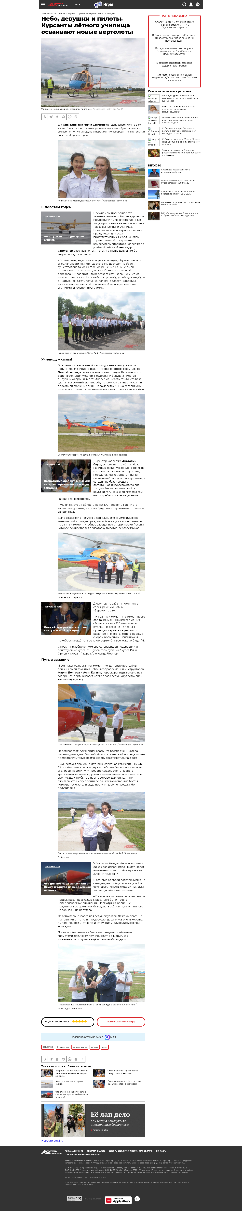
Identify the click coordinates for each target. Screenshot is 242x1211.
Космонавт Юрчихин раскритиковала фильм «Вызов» (180, 203)
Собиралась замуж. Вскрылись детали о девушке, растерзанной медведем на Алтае (179, 131)
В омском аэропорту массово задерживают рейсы (174, 64)
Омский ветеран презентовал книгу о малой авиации (123, 1072)
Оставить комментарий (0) (121, 1022)
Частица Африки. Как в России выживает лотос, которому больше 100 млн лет (180, 98)
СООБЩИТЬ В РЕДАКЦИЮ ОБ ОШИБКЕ (83, 1154)
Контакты (161, 1151)
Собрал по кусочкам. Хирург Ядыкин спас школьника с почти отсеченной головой (181, 142)
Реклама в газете (96, 1151)
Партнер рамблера (93, 1199)
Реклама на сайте (74, 1151)
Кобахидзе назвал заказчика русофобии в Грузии (175, 171)
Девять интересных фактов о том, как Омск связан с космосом (125, 1082)
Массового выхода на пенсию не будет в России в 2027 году (178, 182)
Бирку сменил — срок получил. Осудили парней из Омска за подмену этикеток (174, 51)
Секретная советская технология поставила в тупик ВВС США (178, 192)
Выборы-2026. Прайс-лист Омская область (130, 1151)
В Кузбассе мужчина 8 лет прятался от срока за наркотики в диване (179, 214)
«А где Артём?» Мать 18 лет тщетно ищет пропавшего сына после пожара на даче (180, 120)
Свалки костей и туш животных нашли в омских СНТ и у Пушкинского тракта (174, 25)
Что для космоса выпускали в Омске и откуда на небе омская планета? (71, 1094)
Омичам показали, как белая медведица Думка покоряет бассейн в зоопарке (174, 77)
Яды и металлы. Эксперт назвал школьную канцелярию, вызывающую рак (178, 109)
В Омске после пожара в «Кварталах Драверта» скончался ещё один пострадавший (174, 38)
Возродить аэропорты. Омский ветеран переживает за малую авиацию (71, 1073)
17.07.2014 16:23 (48, 13)
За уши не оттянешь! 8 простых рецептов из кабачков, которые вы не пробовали (181, 153)
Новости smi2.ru (52, 1140)
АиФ (120, 109)
